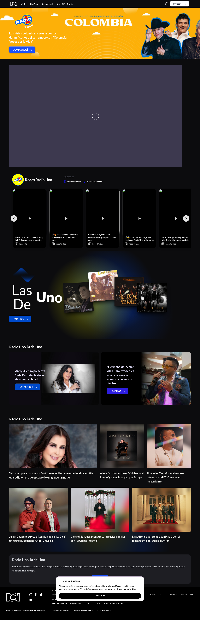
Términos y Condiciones (102, 586)
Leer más (116, 390)
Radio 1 (161, 594)
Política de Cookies (126, 589)
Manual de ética (76, 603)
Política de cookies (104, 610)
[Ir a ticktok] (30, 594)
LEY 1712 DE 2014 (93, 603)
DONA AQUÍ (20, 49)
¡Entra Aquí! (26, 386)
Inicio (23, 4)
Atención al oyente (59, 603)
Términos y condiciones (60, 610)
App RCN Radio (65, 4)
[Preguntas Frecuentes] (166, 4)
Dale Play (18, 318)
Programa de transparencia (114, 603)
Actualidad (47, 4)
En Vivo (34, 4)
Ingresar (177, 3)
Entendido (100, 595)
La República (172, 594)
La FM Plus (151, 594)
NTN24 (184, 594)
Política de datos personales (83, 610)
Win (191, 594)
